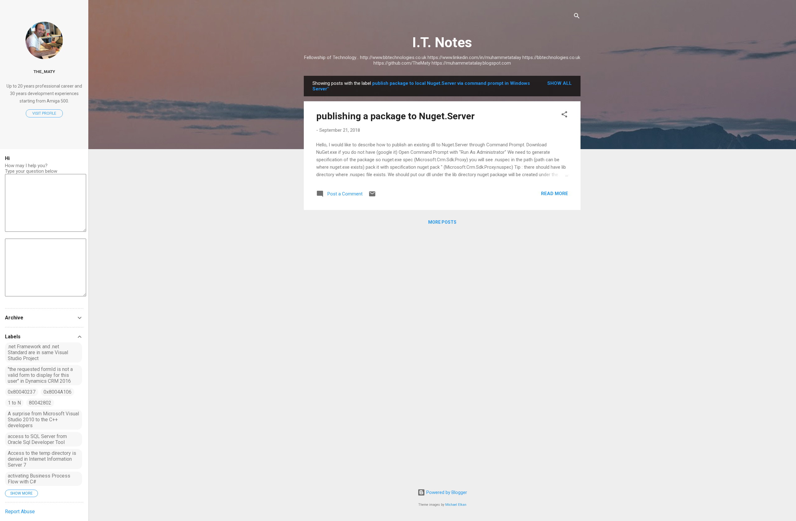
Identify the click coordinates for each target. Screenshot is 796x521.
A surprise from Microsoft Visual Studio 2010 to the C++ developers (43, 419)
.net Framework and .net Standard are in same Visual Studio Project (38, 352)
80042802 (40, 403)
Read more (554, 193)
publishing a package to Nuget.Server (395, 116)
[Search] (577, 16)
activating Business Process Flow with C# (39, 479)
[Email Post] (372, 196)
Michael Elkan (455, 505)
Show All (559, 83)
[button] (564, 115)
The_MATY (44, 71)
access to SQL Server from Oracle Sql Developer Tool (37, 439)
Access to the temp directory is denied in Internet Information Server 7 (42, 459)
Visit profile (44, 113)
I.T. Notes (442, 42)
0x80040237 (21, 392)
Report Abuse (20, 511)
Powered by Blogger (446, 492)
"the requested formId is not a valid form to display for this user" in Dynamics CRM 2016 (40, 375)
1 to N (14, 403)
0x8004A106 (58, 392)
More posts (442, 222)
